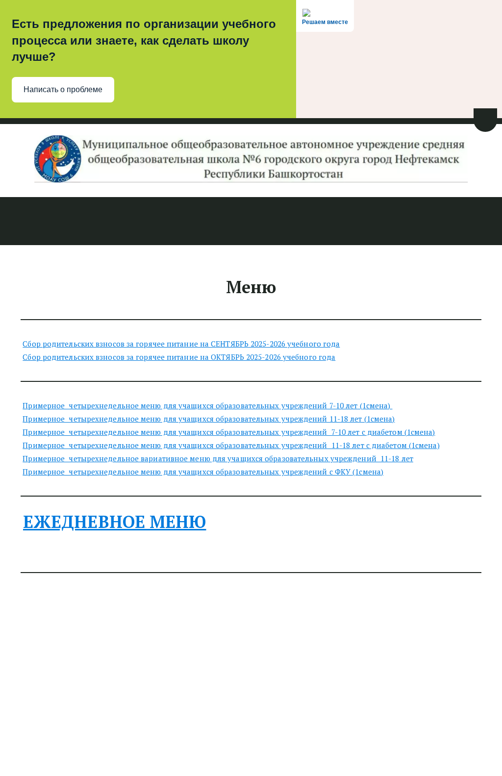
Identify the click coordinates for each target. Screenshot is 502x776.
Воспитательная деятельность (310, 221)
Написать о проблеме (63, 89)
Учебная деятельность (186, 221)
